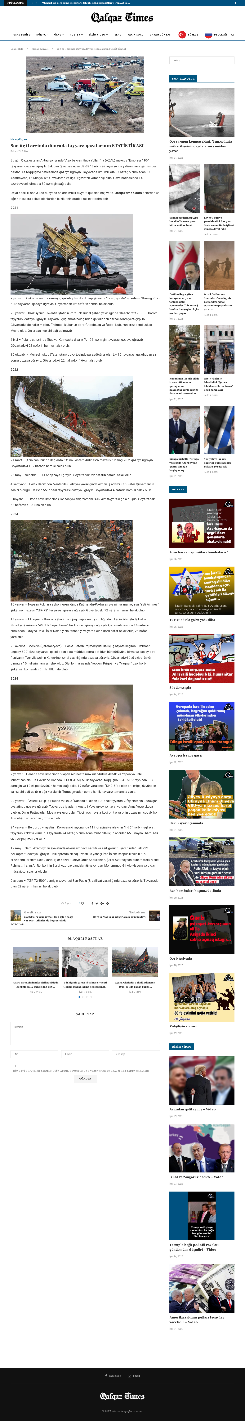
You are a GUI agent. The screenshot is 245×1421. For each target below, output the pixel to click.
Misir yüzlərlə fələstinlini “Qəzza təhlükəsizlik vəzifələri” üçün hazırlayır (218, 384)
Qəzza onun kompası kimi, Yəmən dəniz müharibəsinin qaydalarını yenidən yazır (200, 146)
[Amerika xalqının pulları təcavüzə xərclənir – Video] (201, 1288)
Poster (75, 34)
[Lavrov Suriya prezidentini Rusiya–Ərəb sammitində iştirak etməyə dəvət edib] (219, 188)
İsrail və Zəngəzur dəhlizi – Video (196, 1177)
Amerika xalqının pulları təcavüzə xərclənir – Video (196, 1319)
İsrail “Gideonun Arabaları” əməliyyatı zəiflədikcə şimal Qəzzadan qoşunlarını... (88, 3)
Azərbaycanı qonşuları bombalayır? (198, 552)
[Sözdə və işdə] (201, 658)
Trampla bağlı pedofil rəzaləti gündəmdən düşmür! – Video (194, 1247)
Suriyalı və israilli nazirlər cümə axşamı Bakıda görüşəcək (217, 462)
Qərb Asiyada (180, 958)
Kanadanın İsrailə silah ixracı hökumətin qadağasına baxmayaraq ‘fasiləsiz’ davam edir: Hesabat (184, 386)
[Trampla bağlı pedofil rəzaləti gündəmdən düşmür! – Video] (201, 1216)
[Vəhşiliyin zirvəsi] (201, 997)
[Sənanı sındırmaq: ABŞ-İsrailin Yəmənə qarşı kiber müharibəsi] (184, 188)
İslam (118, 34)
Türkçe (192, 34)
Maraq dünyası (160, 34)
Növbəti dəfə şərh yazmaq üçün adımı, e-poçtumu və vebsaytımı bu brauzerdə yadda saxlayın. (81, 1071)
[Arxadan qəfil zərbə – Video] (201, 1080)
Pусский (220, 34)
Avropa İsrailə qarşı (185, 755)
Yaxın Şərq (135, 34)
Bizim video (97, 34)
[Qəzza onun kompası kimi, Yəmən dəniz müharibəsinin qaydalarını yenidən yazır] (201, 112)
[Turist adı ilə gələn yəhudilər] (201, 591)
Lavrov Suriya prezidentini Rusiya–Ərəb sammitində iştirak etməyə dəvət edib (219, 223)
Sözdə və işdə (180, 687)
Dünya (41, 34)
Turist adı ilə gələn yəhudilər (192, 620)
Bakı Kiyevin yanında (186, 823)
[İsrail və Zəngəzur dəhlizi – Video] (201, 1148)
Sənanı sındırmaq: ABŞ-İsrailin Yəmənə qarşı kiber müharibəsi (184, 221)
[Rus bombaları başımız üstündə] (201, 861)
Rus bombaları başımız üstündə (195, 891)
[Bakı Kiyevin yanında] (201, 794)
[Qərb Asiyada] (201, 929)
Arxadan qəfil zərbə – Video (192, 1109)
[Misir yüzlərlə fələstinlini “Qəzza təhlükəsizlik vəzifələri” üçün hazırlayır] (219, 349)
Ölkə (57, 34)
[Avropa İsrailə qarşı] (201, 726)
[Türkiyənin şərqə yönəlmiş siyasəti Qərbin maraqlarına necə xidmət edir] (85, 962)
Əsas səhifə (22, 34)
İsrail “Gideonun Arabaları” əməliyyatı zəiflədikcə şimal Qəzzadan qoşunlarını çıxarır (218, 302)
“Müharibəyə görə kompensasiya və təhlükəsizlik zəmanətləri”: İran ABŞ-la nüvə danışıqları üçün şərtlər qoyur (184, 304)
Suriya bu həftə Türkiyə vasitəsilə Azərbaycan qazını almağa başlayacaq (184, 464)
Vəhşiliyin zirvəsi (183, 1026)
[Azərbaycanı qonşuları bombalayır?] (201, 523)
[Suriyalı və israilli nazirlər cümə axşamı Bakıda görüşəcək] (219, 430)
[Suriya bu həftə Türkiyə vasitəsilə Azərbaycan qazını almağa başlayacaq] (184, 430)
